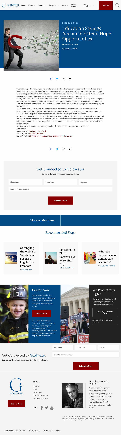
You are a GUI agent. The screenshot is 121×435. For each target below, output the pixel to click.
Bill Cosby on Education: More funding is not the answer (50, 136)
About (30, 5)
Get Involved (87, 5)
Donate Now (41, 313)
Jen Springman (27, 269)
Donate (106, 5)
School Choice (70, 23)
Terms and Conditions (51, 430)
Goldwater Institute (107, 266)
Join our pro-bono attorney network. (102, 321)
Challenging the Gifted (37, 131)
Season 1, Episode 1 (37, 133)
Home (23, 5)
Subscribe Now (60, 200)
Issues (40, 5)
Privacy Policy (34, 430)
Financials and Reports (40, 395)
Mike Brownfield (67, 268)
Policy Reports (74, 5)
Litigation (52, 5)
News (64, 5)
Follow (35, 408)
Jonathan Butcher (71, 49)
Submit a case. (105, 312)
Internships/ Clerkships (40, 398)
